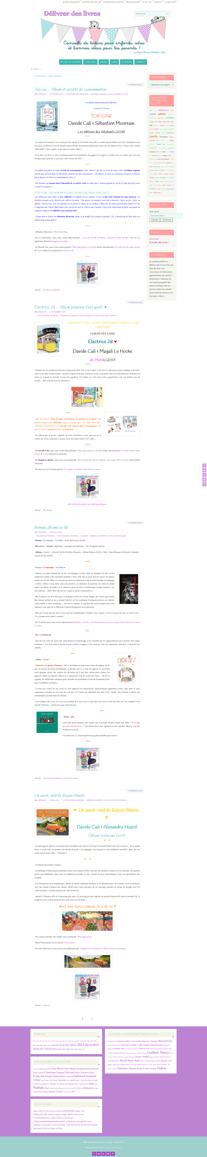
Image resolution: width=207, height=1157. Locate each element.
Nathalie (42, 94)
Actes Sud (36, 1069)
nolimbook (70, 1121)
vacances (159, 185)
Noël (164, 162)
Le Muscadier (52, 1084)
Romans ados (120, 536)
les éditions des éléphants (51, 290)
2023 (72, 1049)
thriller (154, 185)
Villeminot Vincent (126, 1068)
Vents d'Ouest (67, 1092)
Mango (76, 1084)
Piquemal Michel (156, 1061)
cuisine (172, 121)
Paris (150, 166)
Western (151, 192)
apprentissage (160, 118)
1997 (78, 1041)
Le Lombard (42, 1084)
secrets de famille (161, 177)
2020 (59, 1049)
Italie (160, 151)
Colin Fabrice (128, 1048)
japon (164, 152)
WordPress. (117, 1147)
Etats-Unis (170, 133)
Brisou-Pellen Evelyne (114, 1045)
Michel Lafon (84, 1084)
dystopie (162, 125)
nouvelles (168, 162)
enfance (156, 129)
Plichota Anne (166, 1061)
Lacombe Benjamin (128, 1057)
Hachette (62, 1080)
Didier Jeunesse (81, 1072)
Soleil (35, 1092)
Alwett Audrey (136, 1041)
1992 (63, 1041)
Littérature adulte (91, 2)
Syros (40, 1092)
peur (159, 166)
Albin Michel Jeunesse (74, 1068)
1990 (60, 1041)
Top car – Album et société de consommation (70, 89)
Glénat (36, 1079)
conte (164, 121)
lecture (168, 151)
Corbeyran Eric (144, 1049)
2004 (38, 1045)
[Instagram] (204, 480)
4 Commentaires (135, 791)
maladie (169, 155)
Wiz (73, 1092)
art (164, 118)
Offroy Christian (145, 1061)
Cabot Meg (125, 1045)
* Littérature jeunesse (77, 94)
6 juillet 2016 (55, 532)
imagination (171, 148)
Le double (92, 247)
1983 (57, 1041)
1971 (49, 1041)
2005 (41, 1045)
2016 (36, 1048)
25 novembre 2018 (57, 312)
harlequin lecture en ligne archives (48, 1128)
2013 (80, 1045)
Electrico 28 (68, 250)
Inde (157, 151)
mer (173, 155)
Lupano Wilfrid (142, 1056)
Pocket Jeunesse (54, 1088)
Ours (173, 162)
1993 (66, 1041)
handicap (172, 140)
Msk (96, 1084)
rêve (150, 174)
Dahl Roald (153, 1048)
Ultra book (58, 232)
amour (162, 113)
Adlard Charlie (112, 1041)
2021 (64, 1049)
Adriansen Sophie (123, 1041)
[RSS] (204, 475)
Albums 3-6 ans (106, 94)
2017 (42, 1049)
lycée (161, 155)
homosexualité (170, 144)
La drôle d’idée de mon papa (113, 948)
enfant (161, 129)
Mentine (77, 622)
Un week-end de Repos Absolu (60, 796)
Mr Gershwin (99, 238)
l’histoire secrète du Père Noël (120, 238)
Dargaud (60, 1072)
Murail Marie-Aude (130, 1060)
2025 (80, 1049)
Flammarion (59, 1076)
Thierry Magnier (48, 1092)
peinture (155, 166)
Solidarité (171, 177)
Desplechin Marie (162, 1049)
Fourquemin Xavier (130, 1053)
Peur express (126, 622)
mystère (172, 159)
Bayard (95, 1068)
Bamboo (88, 1069)
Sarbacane (46, 1005)
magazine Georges (60, 241)
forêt (162, 140)
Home (36, 69)
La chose (94, 948)
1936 (37, 1041)
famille (153, 136)
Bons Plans (154, 239)
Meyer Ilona (159, 1057)
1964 (43, 1041)
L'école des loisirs (86, 1080)
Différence (156, 125)
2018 (48, 1048)
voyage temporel (170, 188)
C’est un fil (87, 238)
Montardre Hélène (113, 1061)
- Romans (93, 536)
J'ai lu (68, 1080)
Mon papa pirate (80, 247)
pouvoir (172, 166)
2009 (57, 1045)
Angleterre (171, 114)
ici (76, 735)
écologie (171, 125)
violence (159, 188)
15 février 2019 (56, 94)
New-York (159, 162)
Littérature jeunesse (113, 2)
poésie (162, 166)
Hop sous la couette (92, 469)
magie (165, 155)
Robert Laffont (68, 1088)
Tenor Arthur (152, 1064)
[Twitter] (204, 470)
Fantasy (172, 137)
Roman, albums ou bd (51, 527)
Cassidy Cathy (136, 1045)
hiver (164, 144)
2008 (52, 1045)
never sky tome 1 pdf (61, 1125)
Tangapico (84, 948)
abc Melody (98, 360)
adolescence (163, 110)
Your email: (154, 211)
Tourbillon (59, 1092)
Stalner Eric (145, 1064)
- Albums (93, 94)
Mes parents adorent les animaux (92, 460)
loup (158, 155)
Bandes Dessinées (71, 2)
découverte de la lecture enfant (84, 1125)
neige (155, 162)
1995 (72, 1041)
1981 (54, 1041)
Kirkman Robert (118, 1057)
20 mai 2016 (54, 800)
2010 (61, 1045)
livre (150, 155)
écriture (151, 129)
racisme (167, 170)
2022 (68, 1049)
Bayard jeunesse (38, 1073)
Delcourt (69, 1072)
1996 (75, 1041)
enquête (171, 129)
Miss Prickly (167, 1057)
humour (153, 147)
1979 (51, 1041)
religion (172, 170)
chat (156, 121)
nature (151, 163)
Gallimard (69, 1076)
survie (172, 181)
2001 (91, 1041)
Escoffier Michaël (119, 1053)
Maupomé (152, 1057)
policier (167, 166)
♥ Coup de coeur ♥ (108, 316)
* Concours (170, 2)
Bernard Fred (165, 1041)
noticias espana (54, 1114)
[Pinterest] (204, 484)
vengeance (169, 185)
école (166, 125)
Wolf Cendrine (150, 1069)
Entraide (164, 133)
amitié (152, 114)
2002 (95, 1041)
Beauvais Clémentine (150, 1041)
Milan (91, 1083)
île (159, 148)
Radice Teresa (112, 1064)
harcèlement (152, 144)
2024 (76, 1049)
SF (167, 177)
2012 (73, 1045)
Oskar (46, 1088)
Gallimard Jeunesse (85, 1076)
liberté (172, 151)
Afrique (172, 110)
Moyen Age (160, 159)
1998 (81, 1041)
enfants (166, 129)
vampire (164, 185)
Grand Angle (45, 1080)
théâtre (150, 185)
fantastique (164, 137)
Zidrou (161, 1068)
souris (161, 181)
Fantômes (152, 140)
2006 (45, 1045)
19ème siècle (153, 110)
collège (160, 121)
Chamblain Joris (118, 1049)
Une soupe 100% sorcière (117, 460)
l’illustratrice (69, 942)
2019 (54, 1049)
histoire (159, 144)
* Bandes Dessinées (45, 536)
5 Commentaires (135, 85)
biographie (151, 121)
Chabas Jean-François (153, 1045)
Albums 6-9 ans (121, 94)
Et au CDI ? (147, 2)
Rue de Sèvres (78, 1088)
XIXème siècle (157, 192)
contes (167, 121)
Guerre (166, 140)
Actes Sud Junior (48, 778)
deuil (150, 125)
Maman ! (158, 2)
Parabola (108, 1147)
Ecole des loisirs (42, 1076)
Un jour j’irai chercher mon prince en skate (101, 622)
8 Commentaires (135, 523)
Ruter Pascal (130, 1064)
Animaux (152, 118)
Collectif (135, 1048)
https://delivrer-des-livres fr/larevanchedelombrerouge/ (56, 1111)
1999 (84, 1041)
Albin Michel (57, 1068)
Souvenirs (166, 181)
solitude (151, 181)
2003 (34, 1045)
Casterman (50, 1072)
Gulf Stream (53, 1080)
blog (65, 232)
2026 (83, 1049)
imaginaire (163, 148)
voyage (163, 189)
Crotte (39, 250)
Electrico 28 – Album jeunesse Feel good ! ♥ (71, 307)
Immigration (152, 151)
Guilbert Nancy (158, 1052)
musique (166, 159)
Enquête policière (154, 133)
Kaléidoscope (74, 1080)
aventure (170, 117)
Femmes (158, 140)
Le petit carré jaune (74, 469)
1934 (34, 1041)
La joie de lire (67, 778)
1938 (40, 1041)
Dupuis (91, 1073)
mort (155, 159)
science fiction (157, 174)
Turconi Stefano (162, 1064)
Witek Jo (141, 1068)
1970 (46, 1041)
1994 (69, 1041)
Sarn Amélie (138, 1064)
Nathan (75, 778)
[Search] (167, 14)
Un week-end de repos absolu (127, 247)
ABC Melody (47, 510)
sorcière (157, 181)
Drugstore (58, 778)
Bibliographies (133, 2)
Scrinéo (95, 1088)
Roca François (121, 1064)
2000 (88, 1041)
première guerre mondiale (156, 170)
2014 (88, 1045)
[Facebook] (204, 465)
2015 (95, 1045)
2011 (67, 1044)
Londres (154, 155)
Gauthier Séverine (142, 1053)
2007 (48, 1045)
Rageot (61, 1088)
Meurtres (151, 159)
